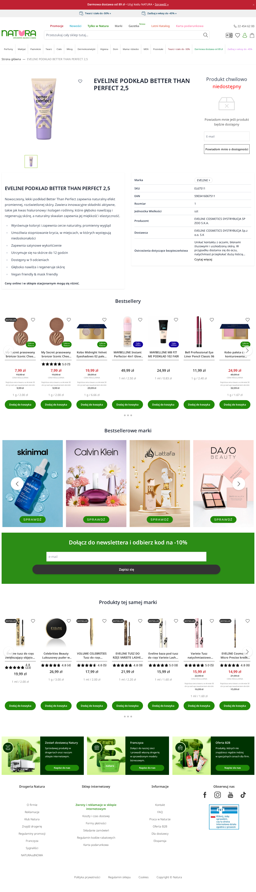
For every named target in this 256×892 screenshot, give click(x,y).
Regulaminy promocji (32, 833)
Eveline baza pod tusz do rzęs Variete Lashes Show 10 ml (163, 656)
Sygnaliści (32, 848)
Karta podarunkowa (189, 26)
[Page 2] (128, 415)
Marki (118, 26)
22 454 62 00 (246, 26)
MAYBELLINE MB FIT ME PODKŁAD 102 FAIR (163, 354)
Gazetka (137, 26)
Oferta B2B (160, 826)
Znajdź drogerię (32, 826)
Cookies (144, 877)
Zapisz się (126, 569)
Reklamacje (32, 812)
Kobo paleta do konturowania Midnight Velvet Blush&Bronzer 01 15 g (235, 354)
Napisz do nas (62, 767)
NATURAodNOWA (32, 855)
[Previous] (9, 351)
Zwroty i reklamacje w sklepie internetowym (96, 807)
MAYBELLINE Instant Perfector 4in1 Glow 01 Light (128, 354)
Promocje (56, 26)
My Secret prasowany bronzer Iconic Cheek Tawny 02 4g (56, 354)
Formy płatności (96, 823)
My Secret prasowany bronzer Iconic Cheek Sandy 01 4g (20, 354)
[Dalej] (247, 351)
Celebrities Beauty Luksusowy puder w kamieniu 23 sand (56, 656)
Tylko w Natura (98, 26)
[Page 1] (125, 415)
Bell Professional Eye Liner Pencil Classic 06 (199, 354)
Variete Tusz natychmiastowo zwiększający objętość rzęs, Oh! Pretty (199, 656)
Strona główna (11, 59)
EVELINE (202, 180)
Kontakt (160, 805)
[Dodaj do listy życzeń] (80, 81)
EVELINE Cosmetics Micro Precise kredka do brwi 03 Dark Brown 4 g (235, 656)
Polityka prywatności (87, 877)
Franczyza (32, 841)
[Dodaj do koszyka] (20, 404)
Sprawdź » (162, 4)
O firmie (32, 805)
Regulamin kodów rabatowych (96, 837)
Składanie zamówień (96, 830)
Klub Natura (32, 819)
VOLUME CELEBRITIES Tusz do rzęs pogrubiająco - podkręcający (92, 656)
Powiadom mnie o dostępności (226, 149)
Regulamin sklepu (119, 877)
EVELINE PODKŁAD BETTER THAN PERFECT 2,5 (57, 59)
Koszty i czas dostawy (96, 816)
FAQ (160, 812)
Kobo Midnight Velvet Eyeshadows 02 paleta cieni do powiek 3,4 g (92, 354)
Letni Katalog (160, 26)
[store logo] (19, 34)
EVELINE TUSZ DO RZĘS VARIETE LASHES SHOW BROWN (127, 656)
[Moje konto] (244, 35)
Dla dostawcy (160, 833)
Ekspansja (160, 841)
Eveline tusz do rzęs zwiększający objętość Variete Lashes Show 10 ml (20, 656)
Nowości (75, 26)
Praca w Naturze (160, 819)
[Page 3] (131, 415)
